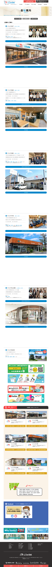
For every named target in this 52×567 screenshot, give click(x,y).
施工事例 (21, 4)
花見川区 (15, 100)
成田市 (6, 161)
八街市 (16, 161)
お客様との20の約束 (34, 18)
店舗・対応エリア (12, 407)
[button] (6, 54)
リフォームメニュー (14, 4)
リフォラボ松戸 (30, 543)
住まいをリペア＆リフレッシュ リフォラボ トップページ (9, 15)
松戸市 (6, 36)
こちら (36, 470)
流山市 (8, 356)
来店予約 (11, 565)
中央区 (9, 296)
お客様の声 (40, 4)
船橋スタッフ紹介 (17, 90)
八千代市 (12, 100)
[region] (26, 54)
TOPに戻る (41, 565)
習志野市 (9, 100)
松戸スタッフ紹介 (17, 26)
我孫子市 (11, 356)
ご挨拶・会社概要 (20, 543)
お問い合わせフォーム (43, 1)
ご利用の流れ (27, 4)
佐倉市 (9, 225)
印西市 (14, 161)
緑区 (18, 225)
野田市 (14, 356)
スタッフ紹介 (20, 544)
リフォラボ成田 (30, 545)
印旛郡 (11, 161)
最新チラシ (26, 565)
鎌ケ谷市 (9, 36)
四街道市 (7, 225)
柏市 (6, 356)
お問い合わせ (39, 544)
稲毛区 (21, 225)
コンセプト (7, 4)
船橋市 (6, 100)
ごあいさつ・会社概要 (18, 15)
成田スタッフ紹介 (17, 153)
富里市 (9, 161)
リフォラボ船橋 (30, 544)
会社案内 (46, 4)
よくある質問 (34, 4)
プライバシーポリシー (40, 543)
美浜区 (6, 296)
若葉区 (17, 225)
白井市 (12, 36)
